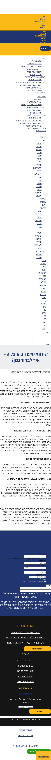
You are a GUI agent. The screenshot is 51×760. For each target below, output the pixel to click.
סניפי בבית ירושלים (25, 681)
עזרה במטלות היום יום (33, 69)
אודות (43, 25)
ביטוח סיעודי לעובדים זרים (31, 85)
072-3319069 (25, 693)
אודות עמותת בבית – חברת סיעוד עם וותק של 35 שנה (43, 307)
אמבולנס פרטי (40, 92)
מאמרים (42, 19)
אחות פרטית (37, 61)
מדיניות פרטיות (25, 735)
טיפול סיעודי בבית (34, 71)
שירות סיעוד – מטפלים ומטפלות (25, 632)
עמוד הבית (47, 372)
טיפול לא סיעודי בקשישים (31, 66)
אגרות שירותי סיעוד (34, 87)
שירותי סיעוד (40, 58)
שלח (48, 586)
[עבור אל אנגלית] (1, 52)
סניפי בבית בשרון (25, 665)
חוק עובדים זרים (35, 79)
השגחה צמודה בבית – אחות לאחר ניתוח (25, 642)
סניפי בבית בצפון (25, 676)
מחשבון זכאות (36, 74)
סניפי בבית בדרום (25, 670)
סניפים (48, 344)
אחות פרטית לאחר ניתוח (36, 90)
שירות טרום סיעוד (34, 63)
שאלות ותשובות (40, 21)
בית (44, 17)
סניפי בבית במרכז (25, 660)
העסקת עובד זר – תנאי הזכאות (29, 82)
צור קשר (42, 27)
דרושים (42, 23)
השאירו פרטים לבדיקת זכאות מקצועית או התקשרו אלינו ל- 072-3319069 (25, 543)
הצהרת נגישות (26, 730)
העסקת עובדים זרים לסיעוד (35, 77)
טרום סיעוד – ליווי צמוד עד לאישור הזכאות (25, 637)
